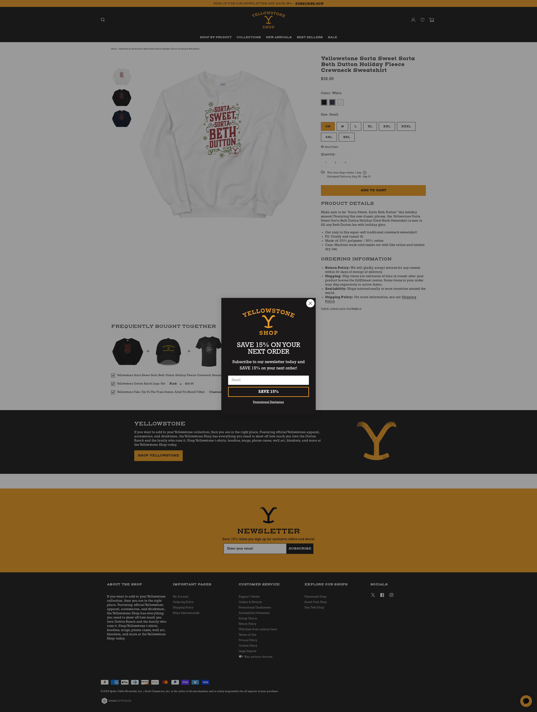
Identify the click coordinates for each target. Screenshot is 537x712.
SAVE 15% (268, 392)
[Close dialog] (310, 303)
